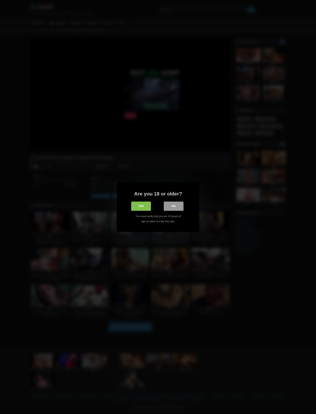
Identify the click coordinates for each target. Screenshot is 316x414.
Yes (141, 206)
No (174, 206)
